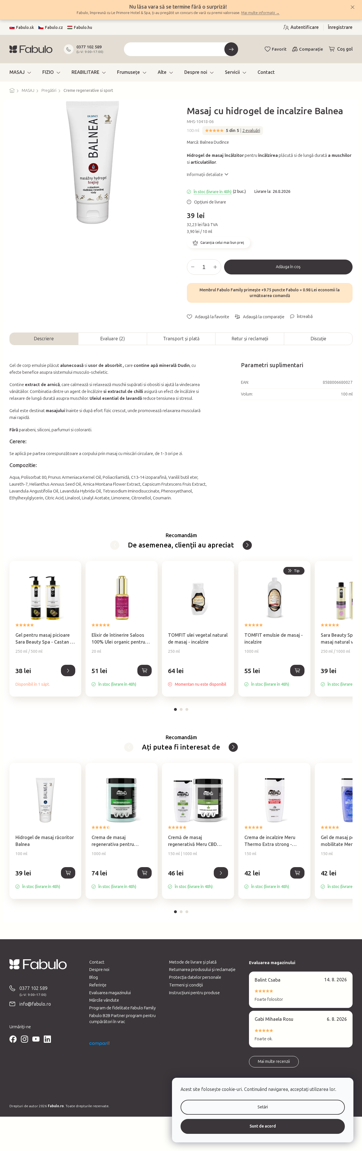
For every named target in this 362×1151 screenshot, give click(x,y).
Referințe (97, 985)
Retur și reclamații (250, 338)
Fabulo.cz (54, 27)
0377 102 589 (89, 47)
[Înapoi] (114, 545)
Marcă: (208, 142)
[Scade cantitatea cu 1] (193, 267)
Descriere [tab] (44, 338)
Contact (96, 962)
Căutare (231, 49)
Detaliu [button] (68, 670)
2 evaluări (251, 130)
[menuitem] (20, 72)
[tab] (175, 709)
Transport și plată (181, 338)
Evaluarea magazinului (110, 992)
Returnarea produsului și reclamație (202, 969)
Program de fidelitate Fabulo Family (122, 1007)
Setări (263, 1107)
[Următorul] (247, 545)
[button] (45, 677)
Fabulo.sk (25, 27)
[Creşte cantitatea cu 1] (215, 267)
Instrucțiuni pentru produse (194, 992)
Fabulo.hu (83, 27)
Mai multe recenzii (274, 1061)
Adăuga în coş (288, 266)
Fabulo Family (230, 290)
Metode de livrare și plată (193, 962)
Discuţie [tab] (318, 338)
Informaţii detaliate (205, 174)
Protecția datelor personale (195, 977)
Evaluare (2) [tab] (112, 338)
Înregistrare (340, 27)
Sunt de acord (263, 1126)
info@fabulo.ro (35, 1004)
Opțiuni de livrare (210, 202)
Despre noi (99, 969)
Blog (93, 977)
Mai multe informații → (260, 13)
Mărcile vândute (104, 1000)
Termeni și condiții (186, 985)
